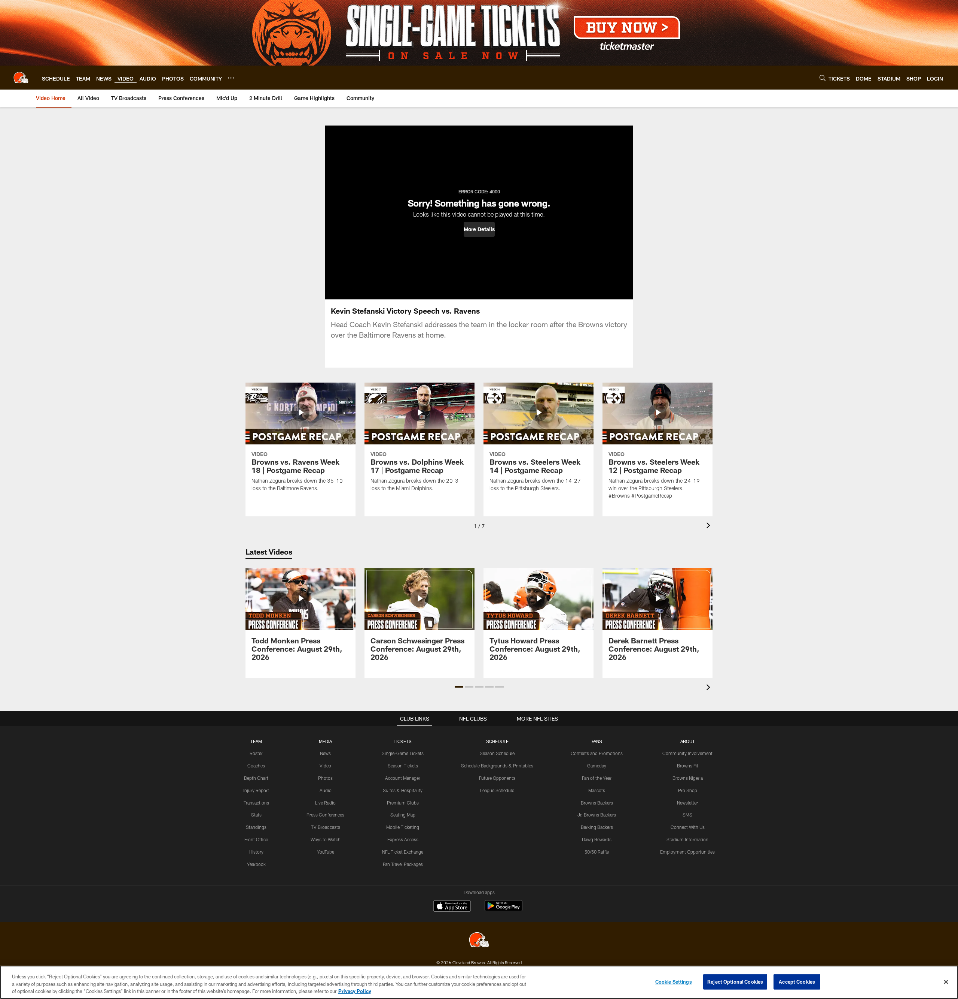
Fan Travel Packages (403, 864)
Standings (256, 827)
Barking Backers (597, 827)
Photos (325, 778)
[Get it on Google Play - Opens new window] (503, 909)
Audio (326, 790)
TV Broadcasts (325, 827)
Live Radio (325, 802)
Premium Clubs (403, 802)
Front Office (256, 839)
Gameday (596, 765)
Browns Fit (687, 765)
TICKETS (403, 741)
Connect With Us (688, 827)
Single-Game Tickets (403, 753)
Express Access (402, 839)
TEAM (256, 741)
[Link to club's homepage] (21, 78)
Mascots (596, 790)
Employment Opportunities (687, 851)
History (256, 851)
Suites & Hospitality (402, 790)
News (325, 753)
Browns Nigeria (687, 778)
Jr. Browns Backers (596, 814)
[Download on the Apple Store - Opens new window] (452, 906)
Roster (256, 753)
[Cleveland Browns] (479, 941)
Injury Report (256, 790)
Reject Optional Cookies (735, 981)
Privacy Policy (354, 991)
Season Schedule (497, 753)
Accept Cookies (797, 981)
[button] (479, 229)
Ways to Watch (326, 839)
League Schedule (497, 790)
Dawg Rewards (596, 839)
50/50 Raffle (597, 851)
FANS (597, 741)
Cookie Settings (673, 981)
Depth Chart (256, 778)
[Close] (946, 982)
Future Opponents (497, 778)
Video (325, 765)
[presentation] (710, 526)
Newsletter (687, 802)
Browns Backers (597, 802)
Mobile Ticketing (402, 827)
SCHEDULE (497, 741)
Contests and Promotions (597, 753)
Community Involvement (687, 753)
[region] (479, 982)
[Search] (823, 78)
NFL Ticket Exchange (402, 851)
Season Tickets (403, 765)
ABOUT (687, 741)
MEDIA (325, 741)
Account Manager (402, 778)
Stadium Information (687, 839)
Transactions (256, 802)
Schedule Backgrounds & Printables (497, 765)
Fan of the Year (596, 778)
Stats (256, 814)
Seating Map (402, 814)
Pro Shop (687, 790)
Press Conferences (325, 814)
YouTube (325, 851)
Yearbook (256, 864)
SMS (687, 814)
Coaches (256, 765)
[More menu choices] (231, 78)
